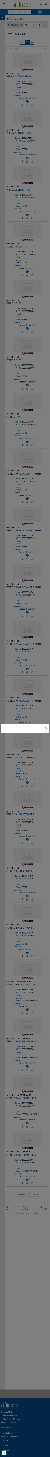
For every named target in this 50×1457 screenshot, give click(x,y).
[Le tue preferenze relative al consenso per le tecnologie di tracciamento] (4, 1453)
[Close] (45, 727)
